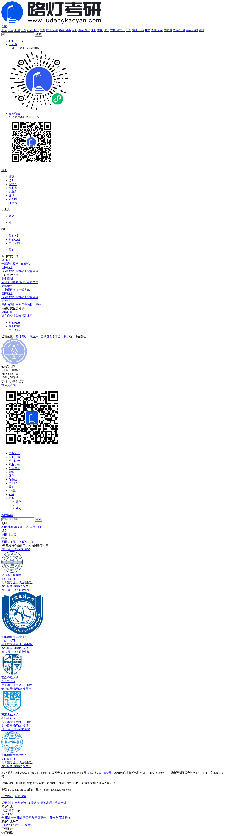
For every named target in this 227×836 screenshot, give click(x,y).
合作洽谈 (20, 802)
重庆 (100, 30)
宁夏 (182, 30)
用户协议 (7, 796)
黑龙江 (120, 30)
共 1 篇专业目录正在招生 (17, 582)
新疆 (201, 30)
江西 (141, 30)
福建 (62, 30)
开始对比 (7, 825)
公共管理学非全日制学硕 (56, 336)
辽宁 (106, 30)
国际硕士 (40, 817)
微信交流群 (8, 385)
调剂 (11, 486)
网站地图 (47, 802)
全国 (4, 26)
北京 (4, 30)
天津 (17, 30)
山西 (128, 30)
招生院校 (14, 460)
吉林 (113, 30)
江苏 (30, 30)
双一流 (17, 541)
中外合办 (52, 817)
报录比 (13, 483)
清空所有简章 (22, 825)
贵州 (154, 30)
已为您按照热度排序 (35, 545)
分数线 (13, 479)
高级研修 (64, 817)
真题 (11, 475)
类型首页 (14, 453)
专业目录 (14, 464)
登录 (4, 170)
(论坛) (12, 490)
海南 (189, 30)
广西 (49, 30)
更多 (11, 498)
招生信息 (14, 468)
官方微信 (14, 113)
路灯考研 (21, 336)
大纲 (11, 471)
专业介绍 (14, 457)
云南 (160, 30)
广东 (42, 30)
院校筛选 (7, 515)
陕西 (135, 30)
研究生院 (27, 541)
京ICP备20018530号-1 (100, 772)
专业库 (34, 336)
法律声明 (60, 802)
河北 (74, 30)
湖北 (87, 30)
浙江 (36, 30)
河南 (68, 30)
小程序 (13, 44)
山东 (23, 30)
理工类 (12, 534)
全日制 (5, 817)
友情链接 (33, 802)
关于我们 (7, 802)
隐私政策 (20, 796)
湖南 (81, 30)
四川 (93, 30)
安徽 (55, 30)
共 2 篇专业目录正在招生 (17, 721)
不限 (4, 526)
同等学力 (28, 817)
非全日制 (16, 817)
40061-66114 (16, 40)
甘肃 (147, 30)
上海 (10, 30)
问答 (11, 494)
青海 (176, 30)
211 (10, 541)
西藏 (195, 30)
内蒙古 (168, 30)
